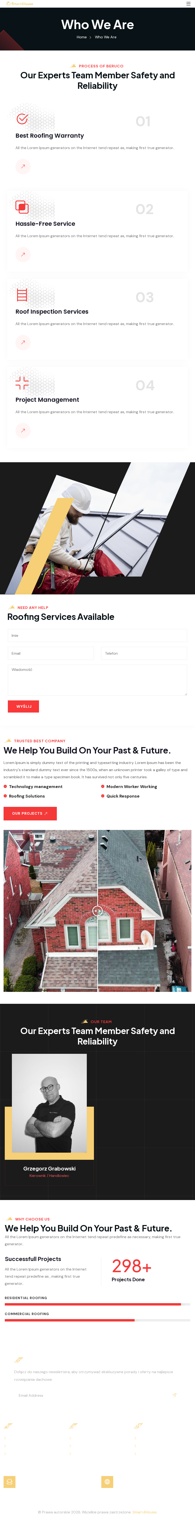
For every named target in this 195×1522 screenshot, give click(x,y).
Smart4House (144, 1512)
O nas (14, 1438)
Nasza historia (21, 1454)
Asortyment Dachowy (158, 1438)
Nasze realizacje (88, 1454)
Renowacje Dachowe (157, 1454)
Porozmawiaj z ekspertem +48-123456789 (56, 1481)
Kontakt (16, 1446)
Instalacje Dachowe (156, 1446)
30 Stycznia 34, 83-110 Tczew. (143, 1481)
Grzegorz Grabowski (49, 1168)
